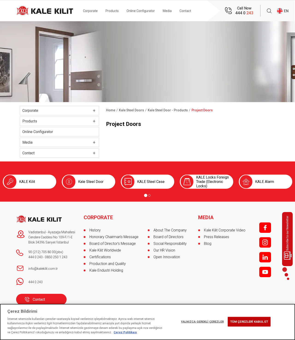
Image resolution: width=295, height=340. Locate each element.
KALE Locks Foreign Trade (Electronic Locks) (212, 181)
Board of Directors (168, 237)
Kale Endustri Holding (106, 270)
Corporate (90, 11)
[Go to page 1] (145, 195)
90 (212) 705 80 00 (42, 252)
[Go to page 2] (149, 195)
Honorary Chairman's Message (114, 237)
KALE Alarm (264, 181)
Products (112, 11)
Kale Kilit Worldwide (105, 250)
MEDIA (206, 217)
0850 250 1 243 (56, 257)
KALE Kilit (27, 181)
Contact (185, 11)
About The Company (170, 230)
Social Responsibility (170, 243)
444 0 (244, 12)
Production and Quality (107, 263)
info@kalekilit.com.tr (43, 268)
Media (167, 11)
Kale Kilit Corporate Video (224, 230)
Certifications (100, 257)
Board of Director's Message (112, 243)
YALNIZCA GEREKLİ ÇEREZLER (202, 321)
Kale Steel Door (90, 181)
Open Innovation (166, 257)
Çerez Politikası (125, 332)
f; (265, 227)
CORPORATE (98, 217)
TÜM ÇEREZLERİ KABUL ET (249, 321)
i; (265, 242)
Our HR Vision (164, 250)
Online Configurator (141, 11)
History (95, 230)
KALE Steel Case (151, 181)
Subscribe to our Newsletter (287, 233)
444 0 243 (35, 257)
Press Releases (216, 237)
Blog (207, 243)
